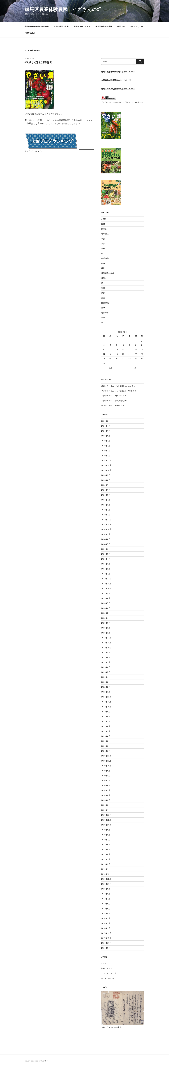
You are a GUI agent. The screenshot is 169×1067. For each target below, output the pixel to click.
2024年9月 (105, 534)
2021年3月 (105, 741)
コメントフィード (108, 973)
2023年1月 (105, 633)
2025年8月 (105, 480)
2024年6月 (105, 549)
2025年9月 (105, 475)
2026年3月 (105, 446)
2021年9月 (105, 711)
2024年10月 (106, 529)
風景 (103, 317)
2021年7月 (105, 721)
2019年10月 (106, 825)
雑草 (103, 308)
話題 (103, 293)
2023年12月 (106, 578)
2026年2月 (105, 450)
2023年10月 (106, 588)
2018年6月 (105, 904)
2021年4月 (105, 736)
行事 (103, 288)
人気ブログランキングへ (33, 151)
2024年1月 (105, 574)
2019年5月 (105, 849)
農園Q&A (121, 26)
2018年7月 (105, 899)
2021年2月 (105, 746)
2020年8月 (105, 776)
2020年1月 (105, 810)
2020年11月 (106, 761)
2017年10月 (106, 943)
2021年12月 (106, 697)
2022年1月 (105, 692)
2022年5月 (105, 672)
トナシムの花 (106, 396)
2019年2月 (105, 864)
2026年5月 (105, 436)
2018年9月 (105, 889)
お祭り (104, 219)
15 (136, 350)
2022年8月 (105, 657)
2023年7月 (105, 603)
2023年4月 (105, 618)
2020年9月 (105, 771)
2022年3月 (105, 682)
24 (104, 359)
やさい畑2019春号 (39, 62)
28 (129, 359)
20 (123, 354)
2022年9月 (105, 652)
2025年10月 (106, 470)
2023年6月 (105, 608)
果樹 (103, 248)
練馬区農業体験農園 (103, 26)
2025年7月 (105, 485)
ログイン (105, 963)
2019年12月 (106, 815)
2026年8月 (105, 421)
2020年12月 (106, 756)
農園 (103, 298)
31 (104, 363)
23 (142, 354)
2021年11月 (106, 702)
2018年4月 (105, 913)
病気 (103, 263)
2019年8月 (105, 835)
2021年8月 (105, 716)
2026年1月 (105, 455)
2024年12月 (106, 519)
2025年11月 (106, 465)
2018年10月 (106, 884)
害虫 (103, 244)
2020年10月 (106, 766)
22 (136, 354)
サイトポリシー (136, 26)
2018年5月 (105, 909)
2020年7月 (105, 780)
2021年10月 (106, 707)
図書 (103, 224)
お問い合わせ (30, 33)
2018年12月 (106, 874)
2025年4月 (105, 500)
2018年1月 (105, 928)
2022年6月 (105, 667)
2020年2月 (105, 805)
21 (129, 354)
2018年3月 (105, 918)
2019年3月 (105, 859)
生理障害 (105, 258)
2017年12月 (106, 933)
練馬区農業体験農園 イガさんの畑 (63, 9)
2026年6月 (105, 431)
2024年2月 (105, 569)
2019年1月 (105, 869)
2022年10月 (106, 647)
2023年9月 (105, 593)
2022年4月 (105, 677)
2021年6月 (105, 726)
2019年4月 (105, 854)
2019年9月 (105, 830)
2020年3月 (105, 800)
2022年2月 (105, 687)
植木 (103, 253)
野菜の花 (105, 303)
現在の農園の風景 (61, 26)
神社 (103, 268)
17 (104, 354)
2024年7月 (105, 544)
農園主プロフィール (82, 26)
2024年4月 (105, 559)
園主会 (104, 229)
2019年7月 (105, 840)
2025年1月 (105, 514)
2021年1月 (105, 751)
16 (142, 350)
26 (117, 359)
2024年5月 (105, 554)
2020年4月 (105, 795)
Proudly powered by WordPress (37, 1061)
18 (110, 354)
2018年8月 (105, 894)
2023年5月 (105, 613)
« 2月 (110, 368)
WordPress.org (107, 978)
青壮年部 (105, 313)
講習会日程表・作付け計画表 (37, 26)
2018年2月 (105, 923)
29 (136, 359)
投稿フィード (106, 968)
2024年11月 (106, 524)
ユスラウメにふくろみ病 (111, 386)
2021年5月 (105, 731)
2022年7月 (105, 662)
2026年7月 (105, 426)
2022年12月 (106, 638)
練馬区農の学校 (107, 273)
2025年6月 (105, 490)
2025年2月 (105, 510)
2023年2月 (105, 628)
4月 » (135, 368)
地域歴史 (105, 234)
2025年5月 (105, 495)
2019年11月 (106, 820)
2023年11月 (106, 583)
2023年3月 (105, 623)
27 (123, 359)
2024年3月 (105, 564)
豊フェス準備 (106, 405)
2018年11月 (106, 879)
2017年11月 (106, 938)
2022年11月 (106, 642)
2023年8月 (105, 598)
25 (110, 359)
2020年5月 (105, 790)
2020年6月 (105, 785)
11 (110, 350)
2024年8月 (105, 539)
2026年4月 (105, 441)
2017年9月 (105, 948)
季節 (103, 239)
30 (142, 359)
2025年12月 (106, 460)
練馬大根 (105, 278)
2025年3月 (105, 505)
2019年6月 (105, 844)
